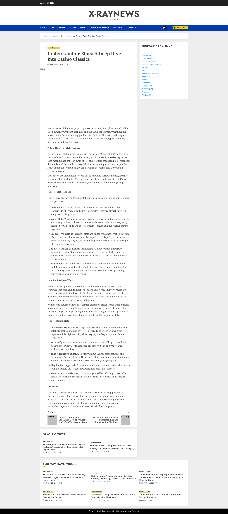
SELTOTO (77, 138)
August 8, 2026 (99, 500)
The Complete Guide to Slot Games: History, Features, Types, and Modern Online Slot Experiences (64, 447)
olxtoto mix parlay (149, 61)
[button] (169, 27)
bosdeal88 (146, 55)
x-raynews (114, 14)
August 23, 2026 (51, 453)
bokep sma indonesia (150, 73)
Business (44, 27)
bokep (144, 79)
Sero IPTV (146, 76)
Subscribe (181, 27)
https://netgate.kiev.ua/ (151, 64)
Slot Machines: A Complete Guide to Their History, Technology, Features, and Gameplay (112, 447)
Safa (51, 65)
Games (73, 27)
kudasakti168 (147, 85)
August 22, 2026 (98, 452)
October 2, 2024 (63, 65)
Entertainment (59, 27)
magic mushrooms (149, 58)
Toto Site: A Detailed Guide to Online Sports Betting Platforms (64, 495)
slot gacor (146, 70)
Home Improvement (100, 27)
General (84, 27)
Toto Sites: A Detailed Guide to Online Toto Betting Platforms (160, 495)
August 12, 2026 (147, 483)
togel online (147, 92)
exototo (145, 67)
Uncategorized (53, 48)
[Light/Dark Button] (164, 27)
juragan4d (146, 82)
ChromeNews (121, 511)
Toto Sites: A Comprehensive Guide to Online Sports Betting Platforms (113, 495)
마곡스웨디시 (148, 95)
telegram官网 (147, 89)
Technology (131, 27)
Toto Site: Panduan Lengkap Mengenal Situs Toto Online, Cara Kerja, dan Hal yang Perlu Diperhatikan (161, 477)
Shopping (117, 27)
